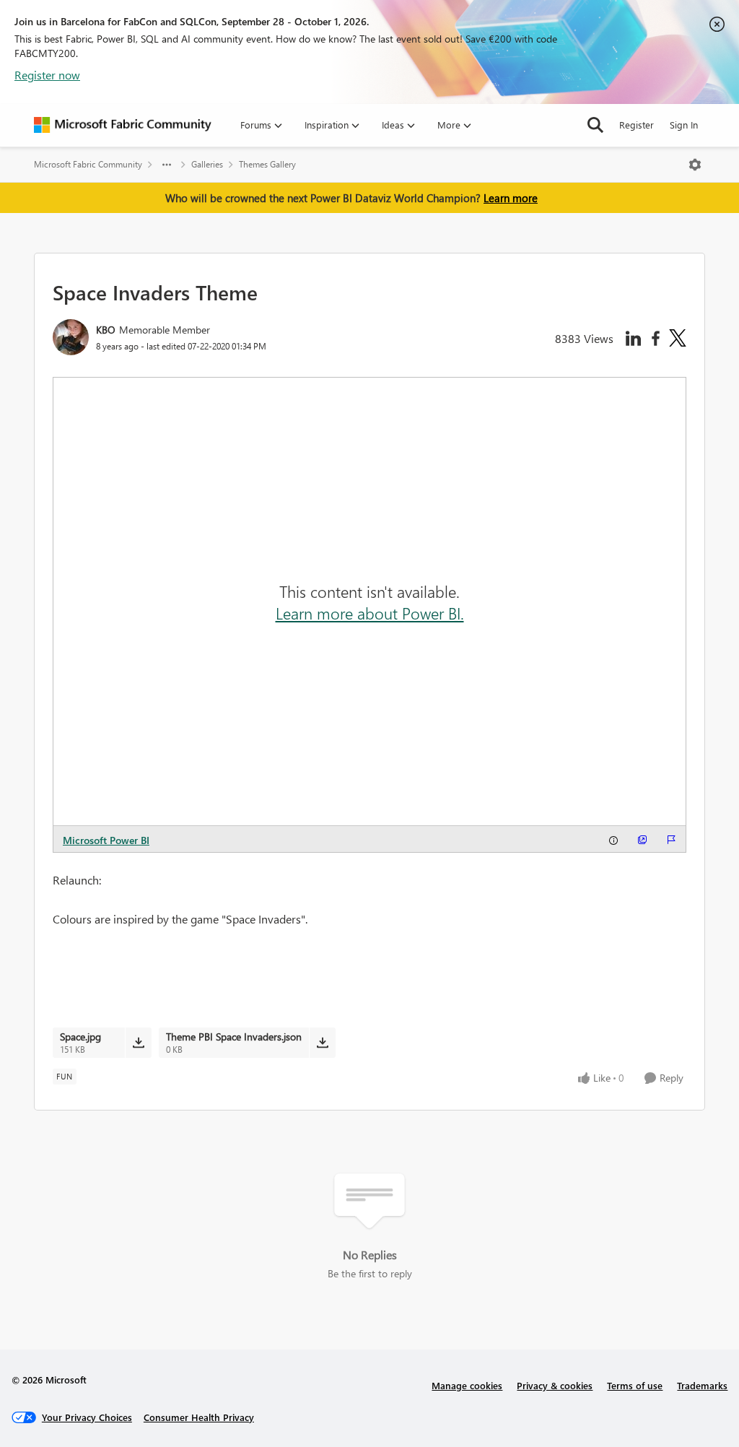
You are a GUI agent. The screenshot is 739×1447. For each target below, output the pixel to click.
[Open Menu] (695, 165)
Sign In (684, 124)
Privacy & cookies (554, 1385)
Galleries (207, 164)
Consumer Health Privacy (199, 1417)
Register (636, 124)
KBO (105, 329)
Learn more (511, 198)
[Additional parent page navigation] (166, 165)
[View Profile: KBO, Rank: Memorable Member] (71, 337)
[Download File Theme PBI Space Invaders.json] (322, 1042)
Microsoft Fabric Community (88, 164)
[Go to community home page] (122, 125)
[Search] (595, 125)
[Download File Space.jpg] (138, 1042)
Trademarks (702, 1385)
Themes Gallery (267, 164)
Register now (47, 74)
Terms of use (635, 1385)
